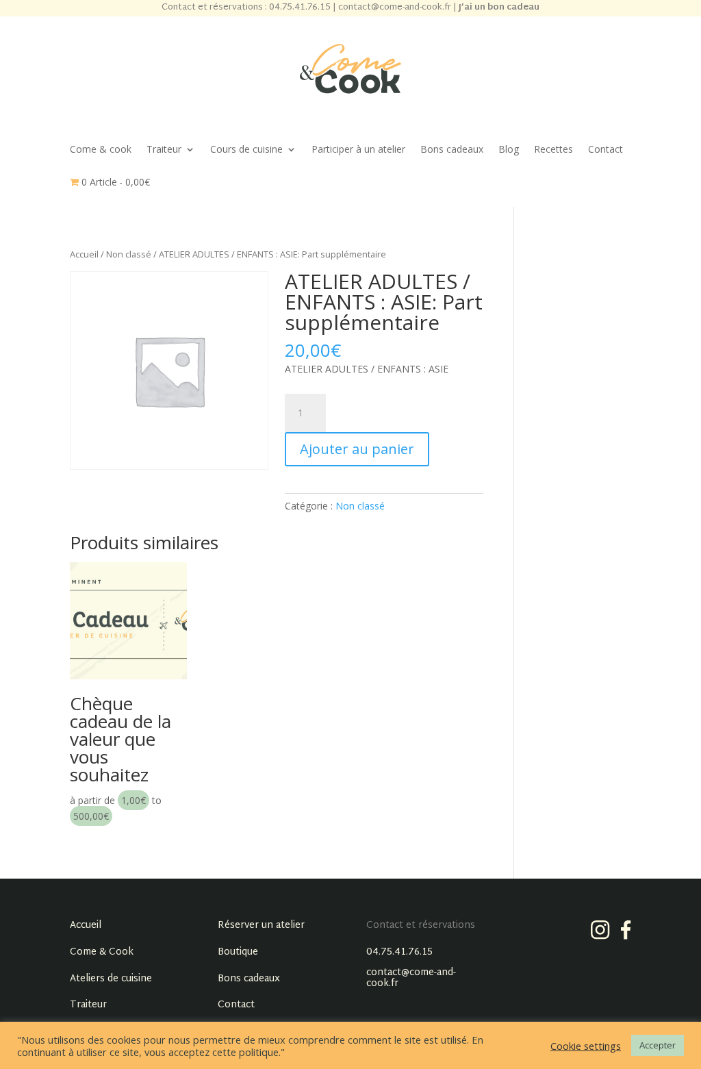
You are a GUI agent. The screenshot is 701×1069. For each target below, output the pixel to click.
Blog (508, 149)
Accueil (84, 254)
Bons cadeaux (451, 149)
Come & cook (100, 149)
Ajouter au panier (357, 449)
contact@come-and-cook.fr (411, 978)
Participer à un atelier (358, 149)
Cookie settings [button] (585, 1046)
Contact (605, 149)
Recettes (553, 149)
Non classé (128, 254)
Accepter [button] (657, 1045)
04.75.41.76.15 (399, 952)
